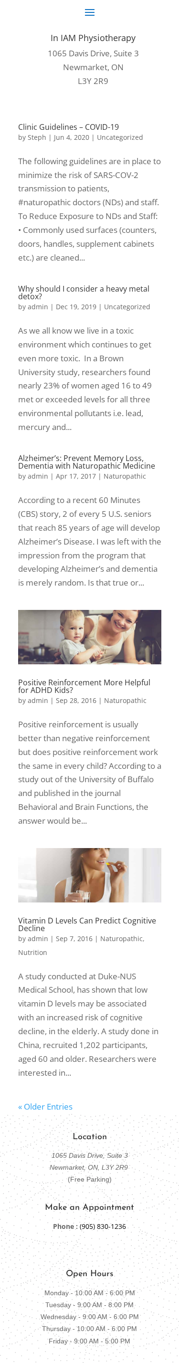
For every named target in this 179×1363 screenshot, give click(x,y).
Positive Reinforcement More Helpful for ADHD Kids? (84, 686)
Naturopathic (125, 476)
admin (38, 306)
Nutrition (32, 952)
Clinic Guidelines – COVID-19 (68, 127)
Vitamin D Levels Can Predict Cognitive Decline (87, 924)
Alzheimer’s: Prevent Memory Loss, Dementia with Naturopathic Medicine (86, 462)
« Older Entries (45, 1106)
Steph (37, 137)
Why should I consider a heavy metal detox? (83, 292)
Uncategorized (120, 137)
